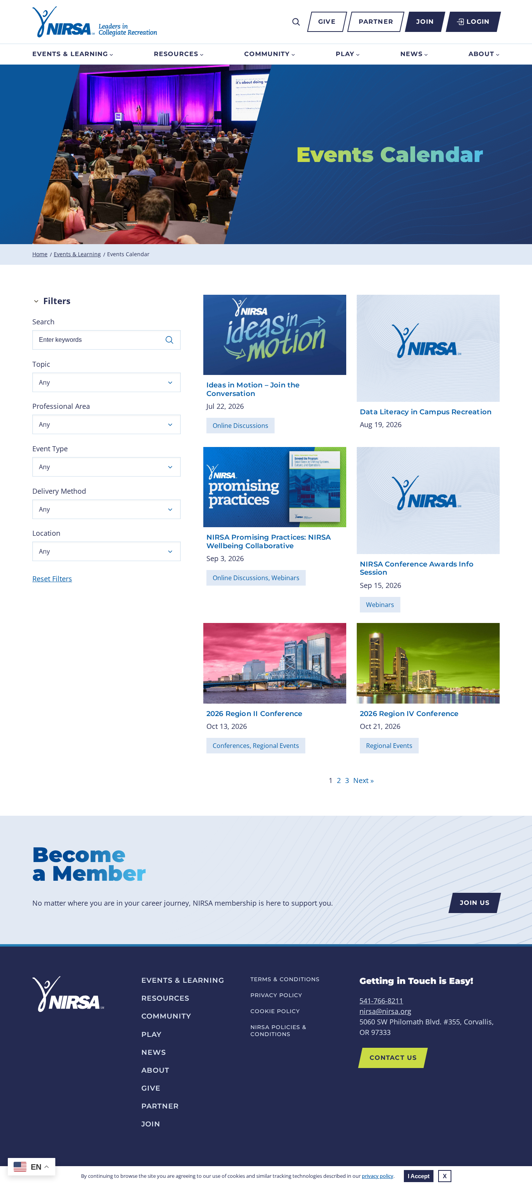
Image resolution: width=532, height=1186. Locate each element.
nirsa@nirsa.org (385, 1011)
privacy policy (377, 1175)
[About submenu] (498, 54)
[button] (106, 382)
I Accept (419, 1176)
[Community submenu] (293, 54)
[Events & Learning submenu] (111, 54)
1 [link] (331, 780)
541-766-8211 (381, 1000)
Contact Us (393, 1057)
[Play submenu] (358, 54)
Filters (56, 300)
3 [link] (347, 780)
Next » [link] (363, 780)
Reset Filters (52, 578)
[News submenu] (426, 54)
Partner (376, 21)
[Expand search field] (296, 22)
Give (326, 21)
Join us (475, 902)
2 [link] (339, 780)
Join (425, 21)
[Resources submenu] (202, 54)
